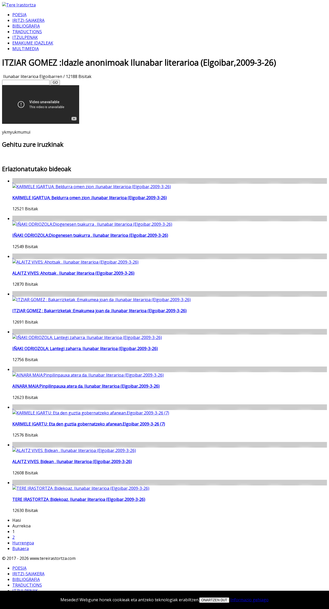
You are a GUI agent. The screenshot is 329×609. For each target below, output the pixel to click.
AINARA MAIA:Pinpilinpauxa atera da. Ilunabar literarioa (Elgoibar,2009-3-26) (86, 386)
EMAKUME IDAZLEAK (32, 43)
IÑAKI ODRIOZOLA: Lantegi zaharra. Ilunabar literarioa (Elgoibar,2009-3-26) (85, 348)
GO (55, 82)
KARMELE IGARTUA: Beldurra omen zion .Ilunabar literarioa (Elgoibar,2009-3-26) (89, 198)
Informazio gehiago (249, 600)
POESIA (19, 15)
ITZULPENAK (25, 37)
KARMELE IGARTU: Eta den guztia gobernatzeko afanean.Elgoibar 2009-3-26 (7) (88, 424)
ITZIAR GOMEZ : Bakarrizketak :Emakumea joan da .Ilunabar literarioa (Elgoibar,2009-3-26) (99, 311)
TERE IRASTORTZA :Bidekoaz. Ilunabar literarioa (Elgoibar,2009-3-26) (78, 499)
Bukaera (20, 548)
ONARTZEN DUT (214, 600)
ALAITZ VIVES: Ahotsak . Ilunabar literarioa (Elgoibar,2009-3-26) (73, 273)
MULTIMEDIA (25, 48)
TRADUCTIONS (27, 31)
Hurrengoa (23, 543)
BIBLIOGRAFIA (26, 26)
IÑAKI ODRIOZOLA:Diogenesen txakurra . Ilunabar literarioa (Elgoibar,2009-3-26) (90, 235)
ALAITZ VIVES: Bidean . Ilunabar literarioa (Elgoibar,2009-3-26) (72, 461)
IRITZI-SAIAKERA (28, 20)
